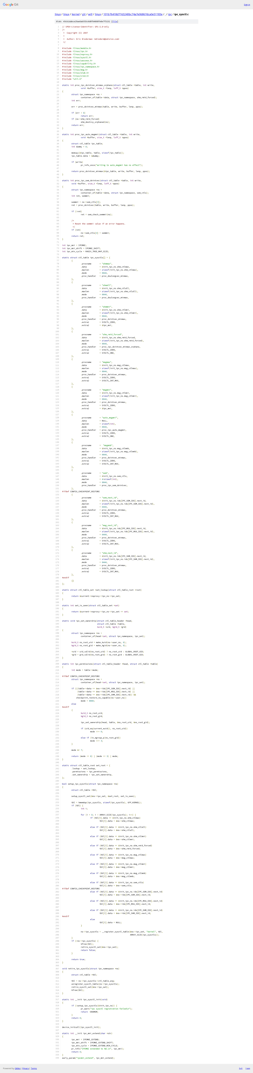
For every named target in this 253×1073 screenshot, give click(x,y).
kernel (76, 14)
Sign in (247, 4)
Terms (34, 1068)
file (114, 21)
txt (240, 1068)
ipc (170, 14)
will (90, 14)
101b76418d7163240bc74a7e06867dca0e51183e (133, 14)
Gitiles (17, 1068)
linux (58, 14)
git (84, 14)
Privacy (25, 1068)
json (247, 1068)
